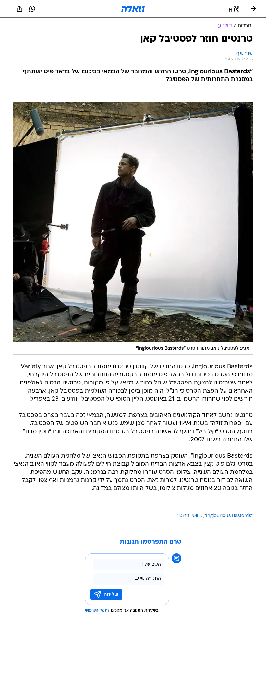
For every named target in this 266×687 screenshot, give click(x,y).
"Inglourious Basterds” (228, 516)
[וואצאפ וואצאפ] (32, 9)
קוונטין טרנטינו (188, 516)
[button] (234, 9)
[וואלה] (133, 9)
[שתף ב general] (19, 8)
